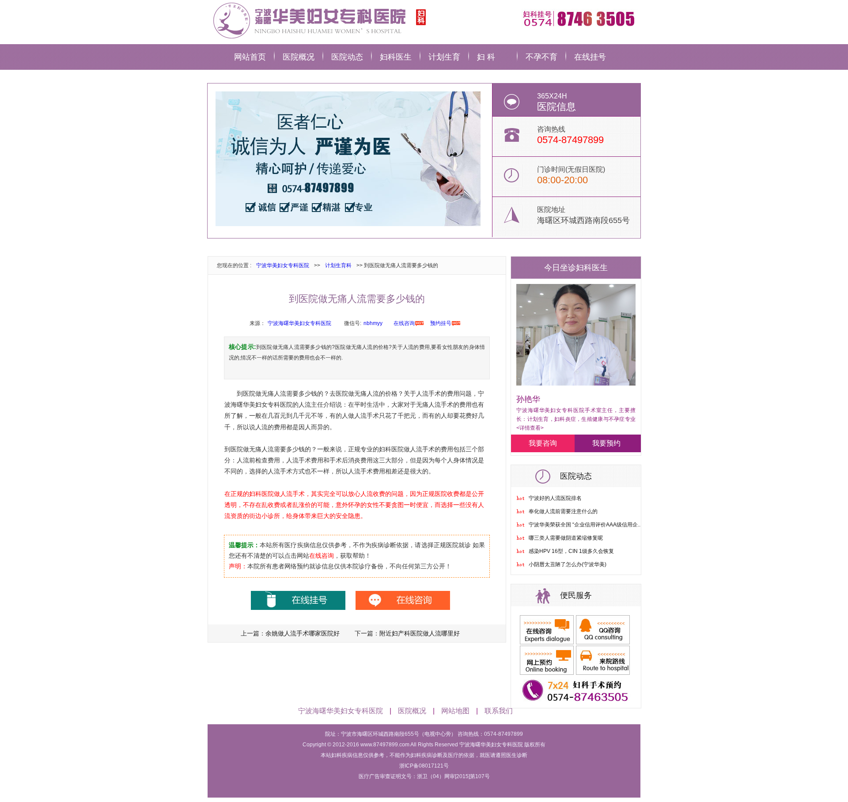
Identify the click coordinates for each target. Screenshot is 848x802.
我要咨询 (543, 443)
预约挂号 (440, 323)
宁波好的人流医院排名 (555, 498)
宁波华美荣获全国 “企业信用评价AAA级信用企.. (584, 525)
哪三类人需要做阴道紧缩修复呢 (566, 538)
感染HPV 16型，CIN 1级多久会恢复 (571, 551)
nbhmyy (372, 323)
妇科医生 (396, 57)
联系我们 (499, 711)
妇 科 (486, 57)
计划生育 (444, 57)
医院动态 (347, 57)
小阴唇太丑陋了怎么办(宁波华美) (567, 564)
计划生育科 (338, 265)
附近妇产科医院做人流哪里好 (419, 633)
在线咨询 (404, 323)
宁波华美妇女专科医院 (282, 265)
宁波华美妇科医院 (318, 20)
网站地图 (455, 711)
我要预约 (606, 443)
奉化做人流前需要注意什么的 (563, 511)
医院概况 (298, 57)
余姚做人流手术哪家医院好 (302, 633)
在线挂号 (590, 57)
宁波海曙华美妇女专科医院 (299, 323)
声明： (238, 566)
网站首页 (250, 57)
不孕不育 (541, 57)
